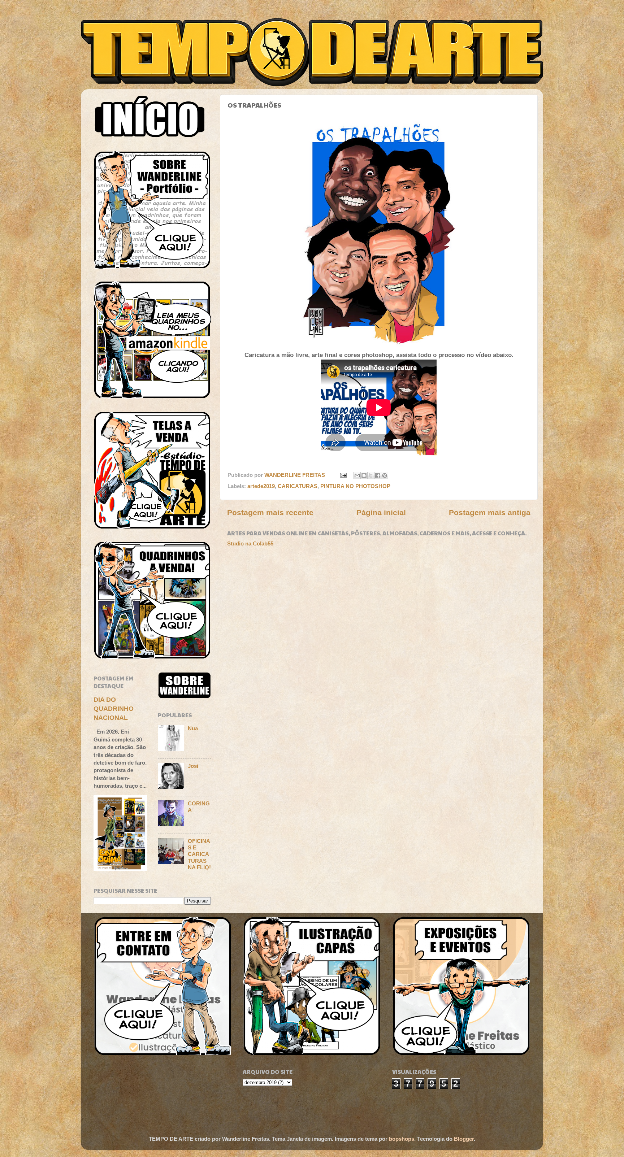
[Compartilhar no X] (370, 475)
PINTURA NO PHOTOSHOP (355, 486)
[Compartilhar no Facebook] (377, 475)
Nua (193, 728)
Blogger (464, 1139)
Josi (193, 766)
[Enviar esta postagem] (343, 475)
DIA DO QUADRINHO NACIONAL (114, 708)
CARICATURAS (297, 486)
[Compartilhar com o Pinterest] (384, 475)
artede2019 (261, 486)
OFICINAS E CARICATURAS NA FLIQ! (199, 854)
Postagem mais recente (270, 512)
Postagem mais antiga (489, 512)
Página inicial (381, 512)
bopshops (401, 1139)
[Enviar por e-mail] (357, 475)
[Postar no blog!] (364, 475)
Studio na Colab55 (250, 543)
